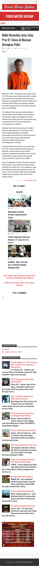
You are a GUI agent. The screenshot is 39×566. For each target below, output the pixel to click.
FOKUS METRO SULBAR (19, 16)
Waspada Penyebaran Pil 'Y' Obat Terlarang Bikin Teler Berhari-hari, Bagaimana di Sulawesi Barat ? (24, 364)
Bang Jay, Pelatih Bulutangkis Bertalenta (23, 430)
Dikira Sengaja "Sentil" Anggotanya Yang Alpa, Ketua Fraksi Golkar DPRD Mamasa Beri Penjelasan (20, 276)
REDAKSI (5, 349)
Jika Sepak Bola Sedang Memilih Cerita (23, 506)
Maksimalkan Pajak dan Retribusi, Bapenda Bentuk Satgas (17, 214)
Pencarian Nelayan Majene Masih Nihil (22, 491)
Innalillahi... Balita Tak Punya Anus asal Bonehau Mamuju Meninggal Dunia (18, 264)
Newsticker (8, 28)
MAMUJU (11, 48)
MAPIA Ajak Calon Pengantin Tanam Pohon (23, 445)
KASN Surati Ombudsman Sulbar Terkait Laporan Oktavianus (19, 284)
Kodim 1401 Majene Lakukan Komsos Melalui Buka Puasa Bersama (22, 397)
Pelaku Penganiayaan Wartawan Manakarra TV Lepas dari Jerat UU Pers (19, 239)
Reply (5, 48)
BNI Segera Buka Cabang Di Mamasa (22, 476)
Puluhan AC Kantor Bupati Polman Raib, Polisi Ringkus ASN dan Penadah (23, 460)
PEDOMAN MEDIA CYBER (12, 352)
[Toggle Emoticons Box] (3, 298)
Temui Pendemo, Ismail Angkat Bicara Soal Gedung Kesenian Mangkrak (22, 414)
